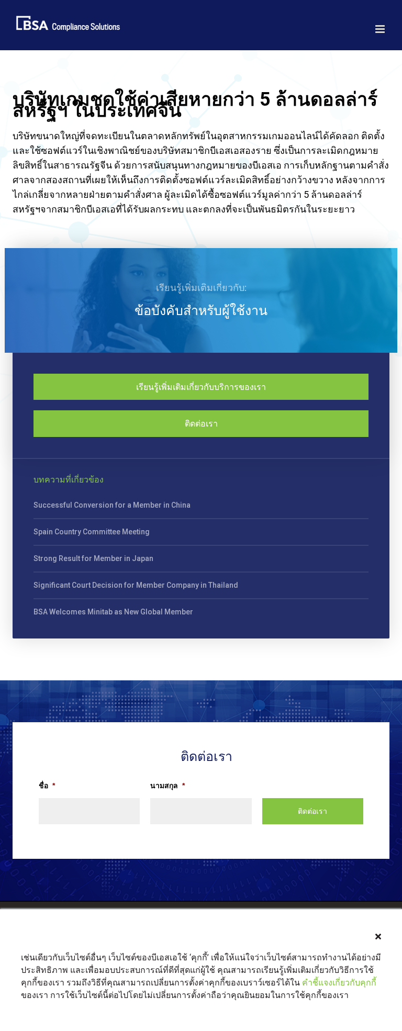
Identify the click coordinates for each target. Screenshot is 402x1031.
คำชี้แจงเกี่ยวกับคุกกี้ (339, 983)
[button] (378, 937)
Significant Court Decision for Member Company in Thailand (136, 585)
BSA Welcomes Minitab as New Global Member (113, 612)
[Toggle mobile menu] (380, 29)
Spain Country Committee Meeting (92, 532)
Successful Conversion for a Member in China (112, 505)
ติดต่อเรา (201, 424)
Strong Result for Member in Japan (93, 558)
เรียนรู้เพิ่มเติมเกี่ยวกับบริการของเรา (201, 387)
